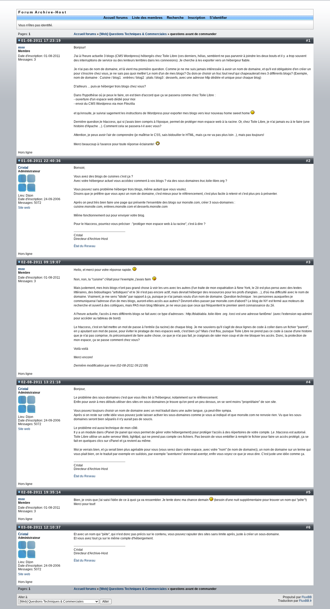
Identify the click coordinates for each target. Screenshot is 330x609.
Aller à (22, 597)
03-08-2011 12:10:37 (41, 527)
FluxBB (307, 597)
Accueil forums (115, 18)
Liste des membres (147, 18)
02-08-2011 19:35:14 (41, 492)
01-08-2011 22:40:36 (41, 161)
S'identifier (218, 18)
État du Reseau (84, 246)
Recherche (175, 18)
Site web (24, 207)
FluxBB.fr (305, 601)
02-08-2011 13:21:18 (41, 382)
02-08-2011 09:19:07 (41, 262)
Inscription (196, 18)
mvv (21, 47)
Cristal (23, 167)
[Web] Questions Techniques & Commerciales (133, 34)
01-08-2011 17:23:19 (41, 40)
